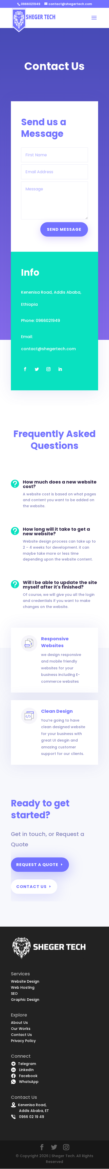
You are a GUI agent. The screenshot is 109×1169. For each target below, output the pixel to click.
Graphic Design (25, 999)
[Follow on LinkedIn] (60, 369)
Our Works (20, 1028)
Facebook (27, 1075)
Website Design (25, 981)
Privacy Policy (23, 1040)
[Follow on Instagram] (48, 369)
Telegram (26, 1063)
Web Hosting (22, 987)
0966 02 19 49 (30, 1116)
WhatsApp (27, 1081)
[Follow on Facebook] (25, 369)
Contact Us (31, 887)
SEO (14, 993)
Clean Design (57, 711)
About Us (19, 1022)
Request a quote (37, 865)
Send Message (64, 229)
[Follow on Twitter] (37, 369)
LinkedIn (25, 1069)
